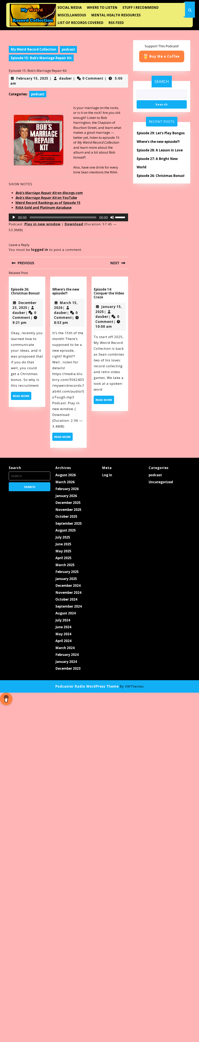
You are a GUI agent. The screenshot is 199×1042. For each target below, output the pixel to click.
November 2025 (68, 509)
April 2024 (63, 641)
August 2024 (65, 613)
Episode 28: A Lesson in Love (160, 150)
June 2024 (63, 627)
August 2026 (65, 475)
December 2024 (68, 585)
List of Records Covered (80, 22)
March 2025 (65, 565)
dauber (65, 78)
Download (74, 224)
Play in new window (42, 224)
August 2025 (65, 530)
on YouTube (46, 197)
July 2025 (62, 537)
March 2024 (65, 648)
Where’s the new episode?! (65, 291)
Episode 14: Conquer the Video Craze (109, 293)
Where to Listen (102, 7)
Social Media (70, 7)
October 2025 (66, 516)
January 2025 (66, 578)
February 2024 (67, 654)
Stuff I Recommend (140, 7)
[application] (68, 217)
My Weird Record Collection (33, 49)
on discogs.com (49, 193)
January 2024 (66, 661)
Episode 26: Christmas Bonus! (25, 291)
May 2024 (63, 634)
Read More (22, 397)
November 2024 (68, 592)
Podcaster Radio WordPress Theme (87, 686)
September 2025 (68, 523)
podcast (68, 49)
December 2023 (68, 668)
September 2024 (68, 606)
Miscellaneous (72, 15)
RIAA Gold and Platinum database (43, 207)
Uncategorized (161, 482)
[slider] (120, 217)
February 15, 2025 (32, 78)
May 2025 (63, 551)
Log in (107, 475)
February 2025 (67, 571)
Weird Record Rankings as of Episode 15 (47, 202)
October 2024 (66, 599)
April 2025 (63, 558)
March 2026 (65, 482)
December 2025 (68, 502)
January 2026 (66, 496)
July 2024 (62, 620)
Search (161, 81)
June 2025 (63, 544)
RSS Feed (116, 22)
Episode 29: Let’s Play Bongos (161, 133)
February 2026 (67, 489)
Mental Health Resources (116, 15)
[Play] (14, 217)
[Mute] (112, 217)
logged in (39, 249)
